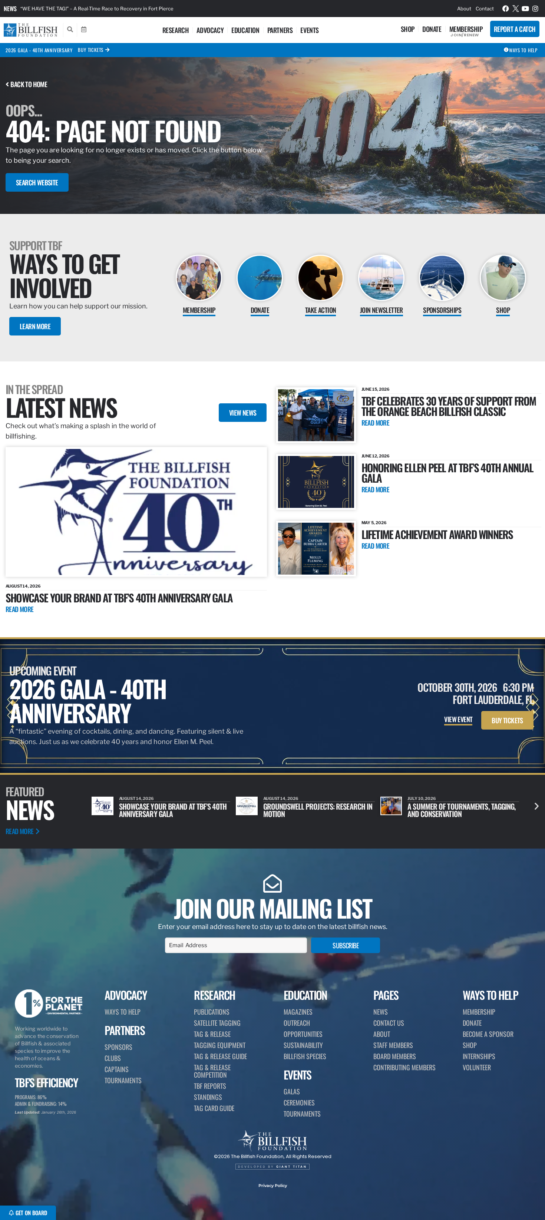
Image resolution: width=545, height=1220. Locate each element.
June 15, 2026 (375, 389)
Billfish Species (305, 1056)
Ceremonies (299, 1102)
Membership (466, 29)
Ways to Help (123, 1011)
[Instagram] (535, 8)
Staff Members (393, 1045)
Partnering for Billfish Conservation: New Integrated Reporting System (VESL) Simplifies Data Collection (138, 8)
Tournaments (123, 1080)
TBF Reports (210, 1086)
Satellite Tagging (217, 1023)
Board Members (394, 1056)
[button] (536, 806)
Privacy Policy (272, 1185)
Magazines (298, 1011)
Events (309, 30)
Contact (485, 8)
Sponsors (118, 1047)
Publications (211, 1011)
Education (245, 30)
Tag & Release (212, 1034)
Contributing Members (404, 1067)
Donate (432, 29)
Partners (280, 30)
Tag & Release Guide (220, 1056)
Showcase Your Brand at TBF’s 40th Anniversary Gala (119, 597)
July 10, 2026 (277, 798)
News (10, 8)
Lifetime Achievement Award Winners (437, 534)
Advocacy (210, 30)
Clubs (113, 1058)
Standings (208, 1097)
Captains (117, 1069)
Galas (292, 1091)
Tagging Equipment (219, 1045)
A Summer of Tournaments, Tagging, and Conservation (317, 810)
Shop (407, 29)
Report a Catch (515, 29)
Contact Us (388, 1023)
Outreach (297, 1023)
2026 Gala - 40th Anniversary (39, 50)
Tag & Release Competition (212, 1071)
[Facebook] (506, 8)
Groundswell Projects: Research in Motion (173, 810)
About (464, 8)
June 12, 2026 (375, 456)
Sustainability (303, 1045)
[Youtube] (525, 8)
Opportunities (303, 1034)
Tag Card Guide (214, 1108)
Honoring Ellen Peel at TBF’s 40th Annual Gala (447, 472)
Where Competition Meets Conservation (445, 810)
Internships (479, 1056)
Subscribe (346, 945)
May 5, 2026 (374, 522)
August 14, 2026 (23, 586)
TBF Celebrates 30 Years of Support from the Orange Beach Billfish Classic (448, 406)
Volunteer (477, 1067)
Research (175, 30)
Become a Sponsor (488, 1034)
